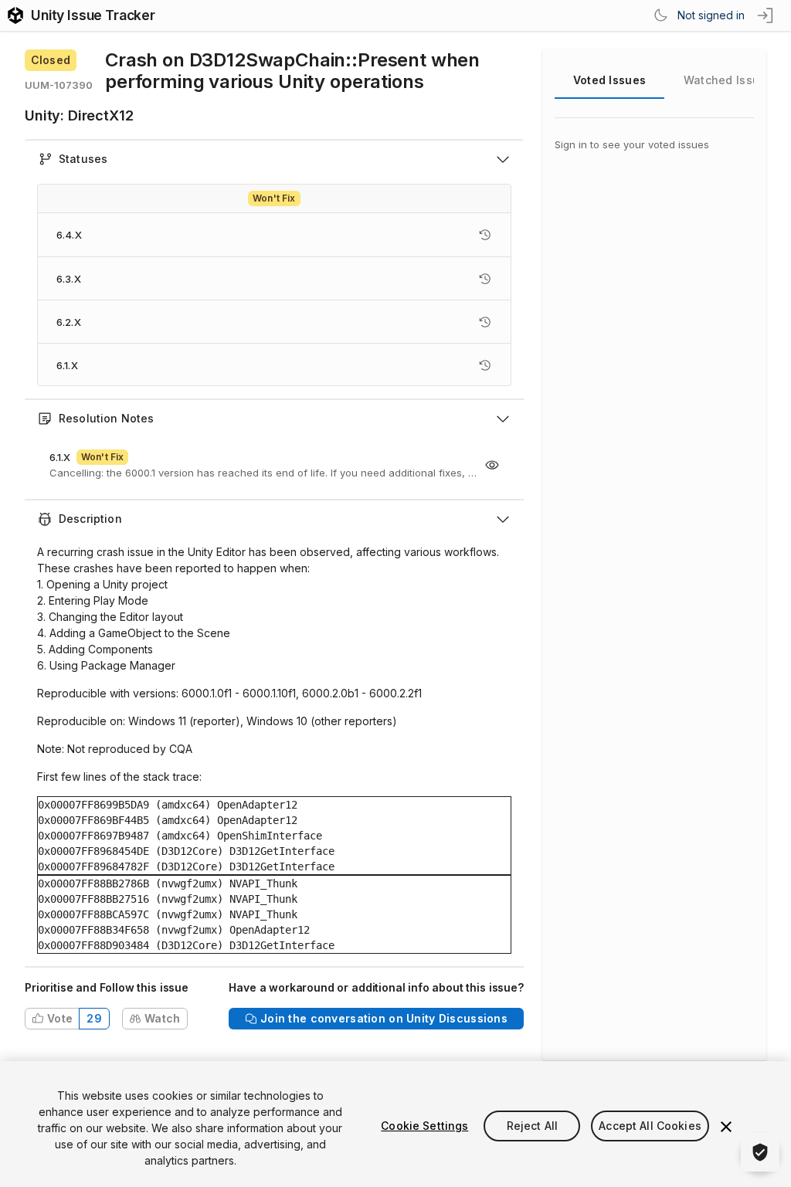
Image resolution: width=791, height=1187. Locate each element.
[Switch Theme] (660, 15)
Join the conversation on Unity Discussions (384, 1018)
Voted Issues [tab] (609, 79)
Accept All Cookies (650, 1125)
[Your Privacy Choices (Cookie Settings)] (760, 1152)
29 (94, 1018)
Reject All (532, 1125)
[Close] (726, 1127)
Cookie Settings (424, 1125)
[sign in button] (766, 15)
